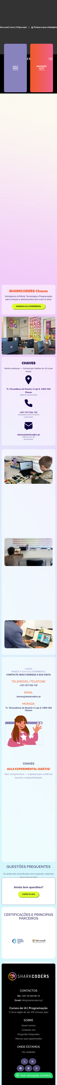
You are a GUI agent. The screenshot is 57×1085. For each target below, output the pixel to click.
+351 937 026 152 (28, 685)
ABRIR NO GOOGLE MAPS (28, 395)
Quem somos (29, 1025)
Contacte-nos (29, 1030)
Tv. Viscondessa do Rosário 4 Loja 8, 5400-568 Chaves (28, 709)
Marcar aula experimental (28, 1038)
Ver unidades (28, 1052)
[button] (49, 940)
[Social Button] (20, 1068)
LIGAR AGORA (28, 417)
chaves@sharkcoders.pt (28, 696)
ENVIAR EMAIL (28, 439)
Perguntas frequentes (28, 1034)
